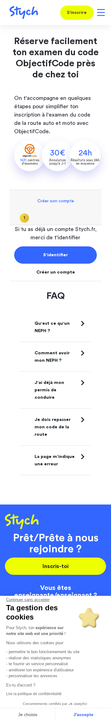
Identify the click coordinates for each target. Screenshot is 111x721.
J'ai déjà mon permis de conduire (49, 390)
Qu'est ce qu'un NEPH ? (52, 327)
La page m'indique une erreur (55, 460)
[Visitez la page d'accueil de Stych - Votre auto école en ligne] (21, 12)
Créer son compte (55, 201)
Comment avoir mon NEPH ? (52, 357)
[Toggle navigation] (100, 13)
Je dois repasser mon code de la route (53, 427)
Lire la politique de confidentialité (34, 694)
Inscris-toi (55, 566)
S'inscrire (77, 12)
